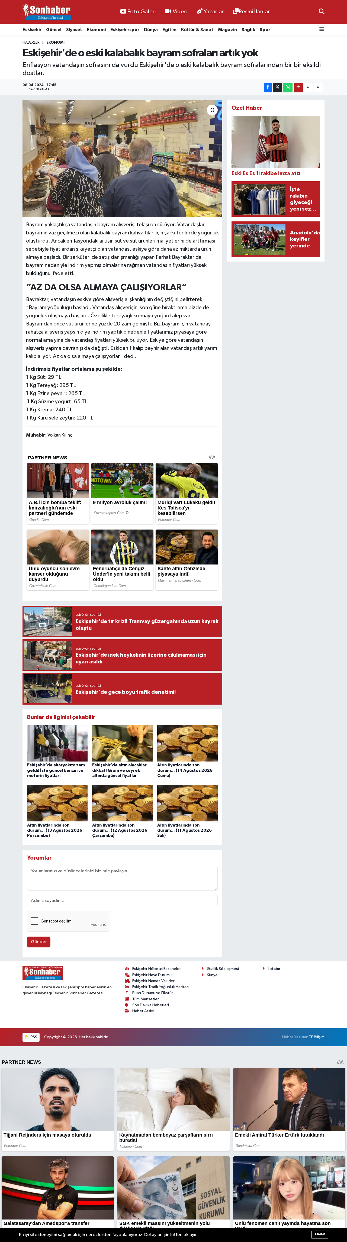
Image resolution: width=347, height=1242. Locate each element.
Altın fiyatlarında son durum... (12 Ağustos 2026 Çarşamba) (119, 830)
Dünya (151, 29)
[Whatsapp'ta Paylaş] (288, 87)
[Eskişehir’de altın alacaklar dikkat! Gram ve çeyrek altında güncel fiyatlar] (122, 743)
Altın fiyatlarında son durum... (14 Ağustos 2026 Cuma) (185, 770)
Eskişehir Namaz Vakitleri (153, 981)
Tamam (319, 1234)
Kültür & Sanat (197, 29)
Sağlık (248, 29)
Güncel (54, 29)
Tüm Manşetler (145, 999)
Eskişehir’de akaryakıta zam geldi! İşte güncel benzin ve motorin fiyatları (56, 770)
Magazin (227, 29)
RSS (33, 1037)
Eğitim (169, 29)
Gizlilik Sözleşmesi (223, 969)
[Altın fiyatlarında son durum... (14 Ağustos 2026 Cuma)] (187, 743)
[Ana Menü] (321, 30)
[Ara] (321, 11)
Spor (265, 29)
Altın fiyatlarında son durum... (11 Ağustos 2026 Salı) (184, 830)
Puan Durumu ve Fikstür (152, 993)
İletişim (274, 969)
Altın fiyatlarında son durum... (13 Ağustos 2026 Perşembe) (54, 830)
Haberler (31, 42)
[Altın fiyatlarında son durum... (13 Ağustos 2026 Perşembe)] (57, 803)
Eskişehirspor (124, 29)
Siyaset (74, 29)
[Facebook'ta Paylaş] (268, 87)
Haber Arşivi (143, 1011)
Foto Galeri (141, 12)
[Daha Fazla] (298, 87)
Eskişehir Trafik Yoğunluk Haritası (160, 987)
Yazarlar (214, 12)
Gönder (39, 942)
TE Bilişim (316, 1037)
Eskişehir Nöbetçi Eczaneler (156, 969)
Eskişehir (32, 29)
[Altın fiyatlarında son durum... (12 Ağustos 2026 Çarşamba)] (122, 803)
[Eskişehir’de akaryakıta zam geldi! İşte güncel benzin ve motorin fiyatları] (57, 743)
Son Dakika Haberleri (150, 1005)
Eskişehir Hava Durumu (152, 975)
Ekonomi (96, 29)
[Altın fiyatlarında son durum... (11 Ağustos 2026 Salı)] (187, 803)
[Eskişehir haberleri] (47, 12)
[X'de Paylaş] (277, 87)
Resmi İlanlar (254, 12)
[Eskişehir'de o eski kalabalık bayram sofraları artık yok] (122, 158)
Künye (212, 975)
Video (180, 12)
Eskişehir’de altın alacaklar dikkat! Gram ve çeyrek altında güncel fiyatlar (119, 770)
